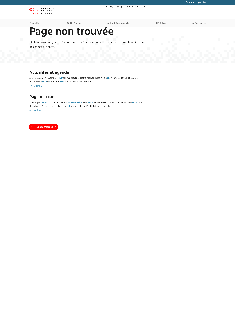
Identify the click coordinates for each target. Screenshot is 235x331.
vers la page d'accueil (42, 127)
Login (199, 2)
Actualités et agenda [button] (118, 23)
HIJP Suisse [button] (160, 23)
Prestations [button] (35, 23)
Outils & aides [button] (74, 23)
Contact (190, 2)
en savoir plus (36, 86)
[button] (204, 2)
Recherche (200, 23)
